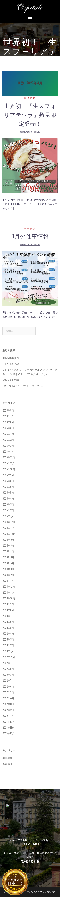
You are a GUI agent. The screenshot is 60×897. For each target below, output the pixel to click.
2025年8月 (8, 481)
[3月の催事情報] (30, 278)
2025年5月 (8, 492)
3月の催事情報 (30, 236)
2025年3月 (8, 504)
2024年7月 (8, 551)
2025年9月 (8, 475)
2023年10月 (8, 598)
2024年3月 (8, 569)
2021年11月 (8, 727)
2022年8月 (8, 675)
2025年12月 (8, 457)
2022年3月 (8, 704)
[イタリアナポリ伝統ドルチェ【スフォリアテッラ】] (30, 7)
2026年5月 (8, 428)
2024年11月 (8, 528)
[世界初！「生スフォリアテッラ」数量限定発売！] (30, 165)
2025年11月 (8, 463)
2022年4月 (8, 698)
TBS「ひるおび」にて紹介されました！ (24, 386)
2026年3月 (8, 440)
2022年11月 (8, 663)
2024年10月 (8, 534)
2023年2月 (8, 645)
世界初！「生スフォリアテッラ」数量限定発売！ (30, 114)
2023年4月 (8, 633)
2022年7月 (8, 680)
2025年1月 (8, 516)
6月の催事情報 (10, 380)
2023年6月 (8, 622)
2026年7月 (8, 416)
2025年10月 (8, 469)
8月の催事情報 (10, 358)
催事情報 (7, 758)
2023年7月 (8, 616)
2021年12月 (8, 722)
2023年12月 (8, 586)
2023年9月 (8, 604)
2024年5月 (8, 563)
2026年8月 (8, 410)
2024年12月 (8, 522)
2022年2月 (8, 710)
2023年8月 (8, 610)
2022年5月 (8, 692)
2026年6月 (8, 422)
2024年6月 (8, 557)
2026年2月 (8, 446)
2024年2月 (8, 575)
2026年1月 (8, 451)
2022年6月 (8, 686)
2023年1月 (8, 651)
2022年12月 (8, 657)
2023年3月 (8, 639)
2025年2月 (8, 510)
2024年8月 (8, 545)
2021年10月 (8, 733)
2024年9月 (8, 540)
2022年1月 (8, 716)
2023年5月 (8, 628)
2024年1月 (8, 581)
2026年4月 (8, 434)
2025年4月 (8, 498)
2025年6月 (8, 487)
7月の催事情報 (10, 364)
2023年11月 (8, 592)
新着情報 (30, 98)
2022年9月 (8, 669)
